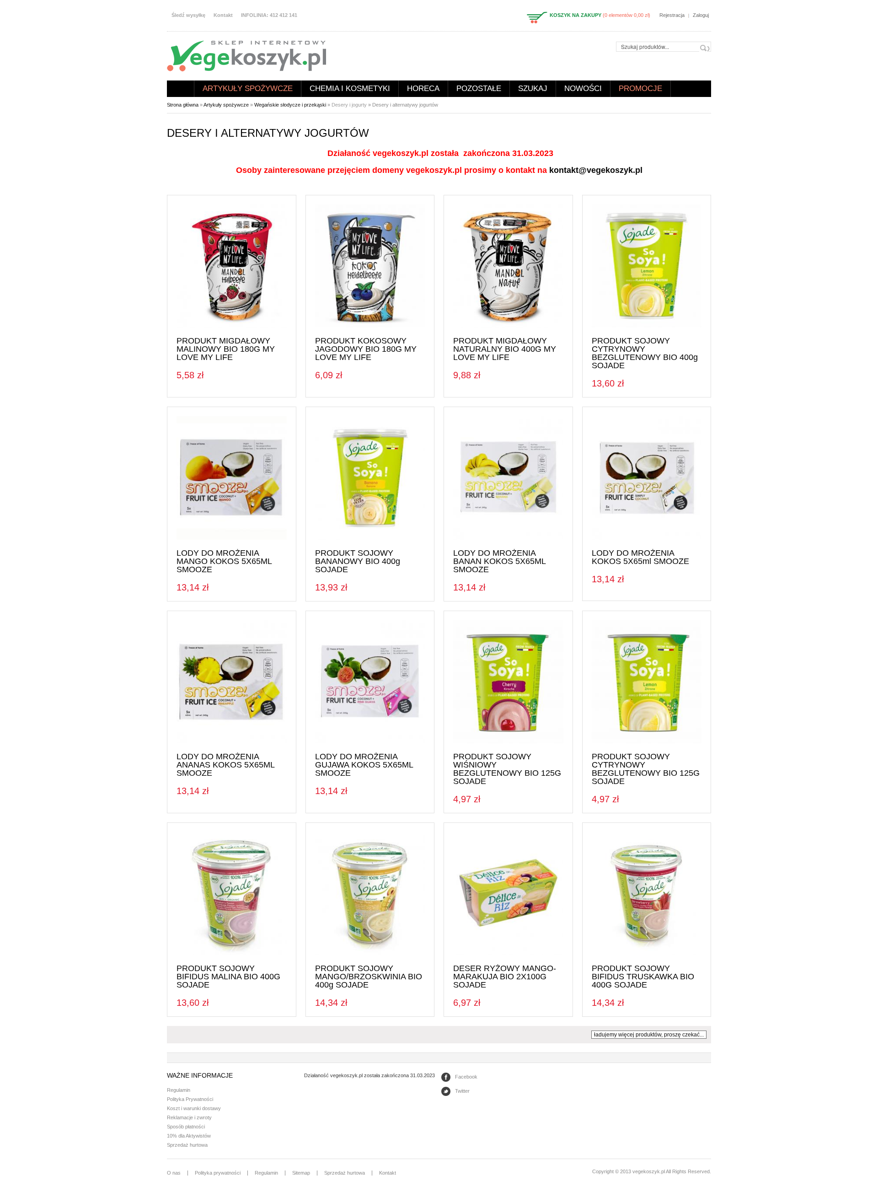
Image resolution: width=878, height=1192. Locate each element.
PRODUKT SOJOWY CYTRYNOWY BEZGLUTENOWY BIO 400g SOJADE (645, 353)
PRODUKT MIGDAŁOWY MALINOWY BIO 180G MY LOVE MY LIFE (226, 349)
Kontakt (223, 15)
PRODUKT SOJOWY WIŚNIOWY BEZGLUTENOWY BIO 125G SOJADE (507, 769)
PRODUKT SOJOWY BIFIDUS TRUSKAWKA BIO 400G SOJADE (643, 976)
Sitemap (301, 1173)
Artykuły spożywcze (248, 88)
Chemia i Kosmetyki (350, 88)
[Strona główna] (246, 55)
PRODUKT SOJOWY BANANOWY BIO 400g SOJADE (357, 561)
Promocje (640, 88)
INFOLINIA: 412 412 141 (269, 15)
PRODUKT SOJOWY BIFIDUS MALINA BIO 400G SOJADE (228, 976)
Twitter (462, 1091)
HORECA (423, 88)
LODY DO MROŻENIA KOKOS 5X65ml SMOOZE (640, 557)
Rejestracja (672, 15)
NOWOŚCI (583, 88)
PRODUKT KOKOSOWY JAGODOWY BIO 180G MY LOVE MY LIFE (366, 349)
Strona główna (180, 89)
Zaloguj (701, 15)
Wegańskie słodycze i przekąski (290, 104)
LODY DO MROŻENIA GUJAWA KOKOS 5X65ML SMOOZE (364, 765)
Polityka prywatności (218, 1173)
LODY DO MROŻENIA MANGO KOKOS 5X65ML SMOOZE (224, 561)
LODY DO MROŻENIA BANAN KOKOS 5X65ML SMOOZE (499, 561)
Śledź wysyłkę (188, 15)
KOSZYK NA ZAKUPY (575, 15)
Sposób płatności (186, 1126)
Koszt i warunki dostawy (194, 1108)
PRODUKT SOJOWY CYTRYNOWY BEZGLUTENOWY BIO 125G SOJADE (646, 769)
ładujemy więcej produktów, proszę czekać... (649, 1034)
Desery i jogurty (349, 104)
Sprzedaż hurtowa (187, 1145)
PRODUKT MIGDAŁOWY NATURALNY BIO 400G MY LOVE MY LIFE (504, 349)
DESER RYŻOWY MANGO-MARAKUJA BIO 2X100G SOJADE (504, 976)
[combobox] (663, 46)
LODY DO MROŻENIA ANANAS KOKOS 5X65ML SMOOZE (225, 765)
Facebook (466, 1076)
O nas (174, 1173)
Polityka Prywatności (190, 1099)
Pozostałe (478, 88)
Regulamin (178, 1090)
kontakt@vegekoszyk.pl (595, 170)
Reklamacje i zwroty (189, 1117)
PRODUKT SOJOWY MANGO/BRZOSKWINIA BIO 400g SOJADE (368, 976)
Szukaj (532, 88)
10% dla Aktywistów (189, 1135)
